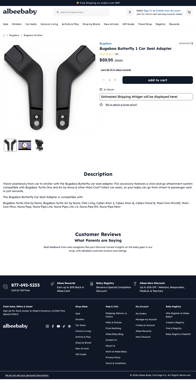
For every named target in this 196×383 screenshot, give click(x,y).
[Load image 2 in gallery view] (39, 145)
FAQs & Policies (114, 322)
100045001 (184, 43)
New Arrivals (82, 348)
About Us (110, 345)
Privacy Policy (113, 357)
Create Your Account (168, 10)
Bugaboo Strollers (33, 35)
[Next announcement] (191, 3)
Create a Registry (175, 322)
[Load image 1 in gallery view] (10, 145)
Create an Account (145, 325)
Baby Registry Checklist (178, 334)
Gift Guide (80, 354)
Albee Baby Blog (114, 334)
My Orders (141, 313)
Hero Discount (143, 336)
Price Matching (113, 328)
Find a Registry (174, 328)
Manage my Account (146, 319)
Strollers (79, 319)
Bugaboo (14, 35)
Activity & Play (83, 336)
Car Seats (80, 325)
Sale (77, 313)
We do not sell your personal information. (27, 375)
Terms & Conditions (116, 363)
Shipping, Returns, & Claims (116, 315)
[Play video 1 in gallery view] (24, 145)
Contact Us (111, 340)
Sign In (148, 10)
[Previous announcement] (4, 3)
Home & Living (83, 331)
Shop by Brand (83, 342)
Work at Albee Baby (116, 351)
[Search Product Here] (58, 12)
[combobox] (81, 12)
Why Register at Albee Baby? (177, 315)
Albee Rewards (143, 331)
